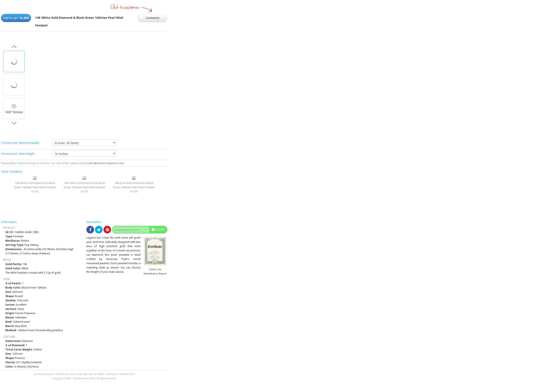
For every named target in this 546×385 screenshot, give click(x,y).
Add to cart (16, 18)
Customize (152, 18)
